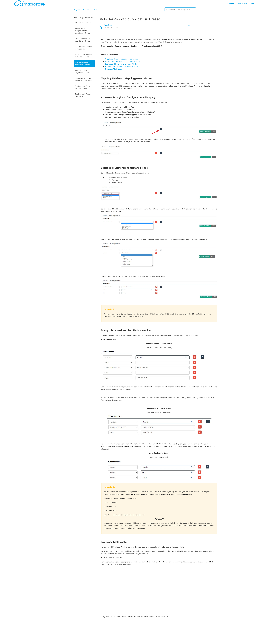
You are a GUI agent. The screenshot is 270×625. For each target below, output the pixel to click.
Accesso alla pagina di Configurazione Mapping (122, 61)
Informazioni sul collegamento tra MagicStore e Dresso (82, 30)
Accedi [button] (251, 4)
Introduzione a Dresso (83, 23)
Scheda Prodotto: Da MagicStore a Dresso (82, 40)
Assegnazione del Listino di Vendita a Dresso (84, 55)
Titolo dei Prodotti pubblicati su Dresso (82, 63)
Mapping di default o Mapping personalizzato (122, 59)
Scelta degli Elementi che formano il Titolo (121, 64)
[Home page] (29, 6)
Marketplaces (86, 10)
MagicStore (107, 25)
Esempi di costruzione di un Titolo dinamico (121, 66)
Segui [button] (189, 25)
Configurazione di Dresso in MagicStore (84, 48)
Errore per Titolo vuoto (113, 69)
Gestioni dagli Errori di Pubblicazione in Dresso (83, 79)
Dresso (96, 10)
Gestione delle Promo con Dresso (83, 95)
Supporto (77, 10)
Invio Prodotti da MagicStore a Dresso (82, 71)
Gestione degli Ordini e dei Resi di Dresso (83, 87)
